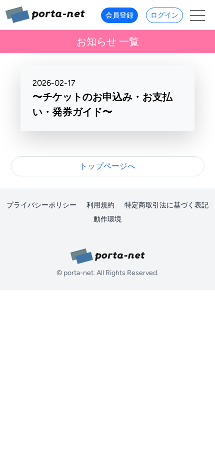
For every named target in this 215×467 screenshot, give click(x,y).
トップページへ (108, 166)
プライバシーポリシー (41, 205)
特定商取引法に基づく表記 (166, 205)
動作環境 (108, 219)
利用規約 (100, 205)
